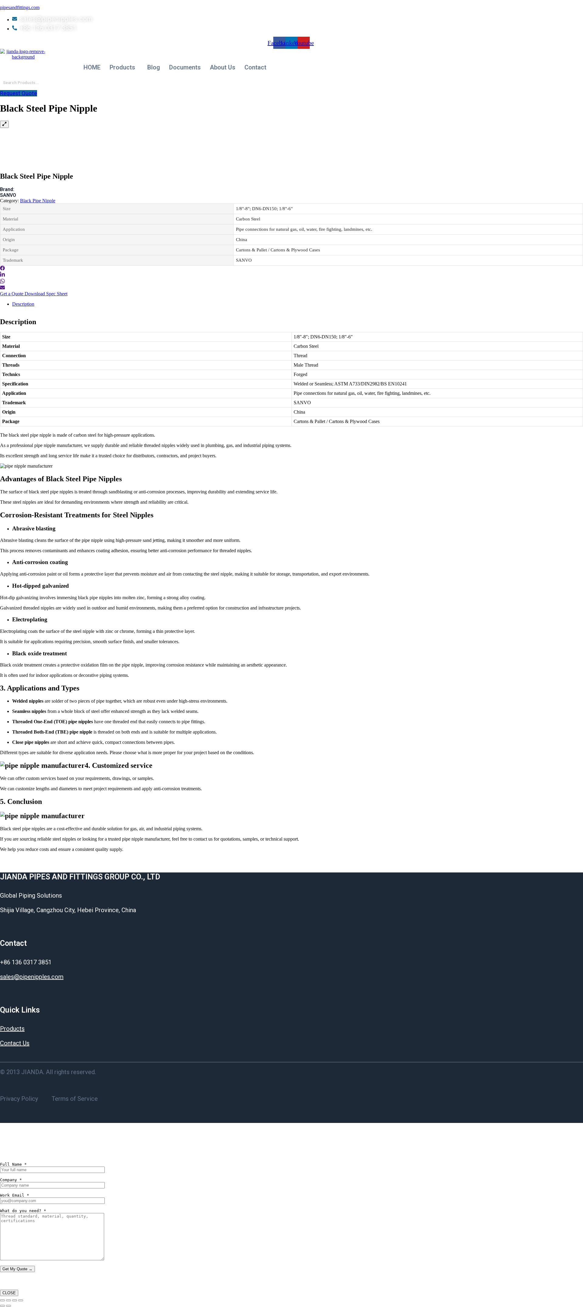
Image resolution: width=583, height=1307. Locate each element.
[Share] (14, 1300)
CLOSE (9, 1293)
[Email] (2, 288)
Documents (185, 67)
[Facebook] (2, 268)
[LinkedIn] (2, 275)
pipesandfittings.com (19, 7)
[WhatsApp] (2, 282)
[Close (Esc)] (20, 1300)
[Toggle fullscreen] (8, 1300)
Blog (153, 67)
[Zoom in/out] (2, 1300)
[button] (124, 67)
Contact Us (14, 1043)
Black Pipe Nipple (37, 200)
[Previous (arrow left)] (2, 1306)
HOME (92, 67)
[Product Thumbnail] (4, 124)
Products (122, 67)
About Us (222, 67)
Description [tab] (23, 304)
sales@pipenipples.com (31, 976)
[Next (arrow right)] (8, 1306)
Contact (255, 67)
